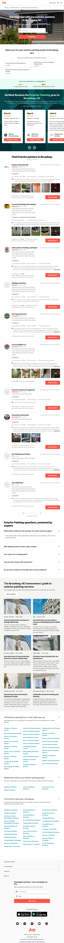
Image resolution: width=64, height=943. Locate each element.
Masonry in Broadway (48, 835)
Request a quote (12, 139)
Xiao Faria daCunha (39, 691)
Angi (34, 617)
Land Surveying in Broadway (50, 821)
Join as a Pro (52, 3)
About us (6, 876)
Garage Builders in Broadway (12, 840)
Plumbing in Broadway (11, 810)
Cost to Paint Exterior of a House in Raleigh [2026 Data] (16, 621)
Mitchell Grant (9, 653)
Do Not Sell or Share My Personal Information (32, 939)
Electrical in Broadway (11, 843)
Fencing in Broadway (10, 813)
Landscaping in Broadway (31, 823)
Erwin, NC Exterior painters (31, 740)
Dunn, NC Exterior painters (50, 763)
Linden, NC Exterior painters (31, 731)
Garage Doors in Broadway (12, 846)
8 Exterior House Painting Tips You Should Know (45, 657)
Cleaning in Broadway (10, 834)
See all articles (11, 594)
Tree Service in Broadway (49, 810)
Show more (57, 269)
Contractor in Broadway (49, 829)
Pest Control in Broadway (30, 841)
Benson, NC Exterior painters (50, 738)
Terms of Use (27, 934)
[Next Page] (45, 513)
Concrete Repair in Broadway (51, 832)
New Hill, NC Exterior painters (32, 728)
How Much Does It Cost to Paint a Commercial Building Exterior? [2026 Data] (46, 622)
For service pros (8, 866)
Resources (7, 871)
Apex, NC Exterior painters (31, 756)
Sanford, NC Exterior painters (13, 733)
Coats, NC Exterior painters (31, 743)
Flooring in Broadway (10, 831)
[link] (5, 135)
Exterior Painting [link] (14, 7)
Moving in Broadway (48, 818)
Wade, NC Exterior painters (50, 741)
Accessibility (32, 937)
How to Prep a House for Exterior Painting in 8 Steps (15, 695)
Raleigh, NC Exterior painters (51, 760)
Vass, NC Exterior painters (31, 737)
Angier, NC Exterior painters (31, 734)
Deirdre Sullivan (9, 691)
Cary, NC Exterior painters (50, 744)
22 (40, 513)
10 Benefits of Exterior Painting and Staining (45, 695)
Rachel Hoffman (9, 617)
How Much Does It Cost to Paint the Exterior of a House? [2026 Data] (16, 657)
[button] (16, 187)
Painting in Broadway (10, 787)
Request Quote (52, 197)
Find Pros (32, 37)
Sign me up (32, 901)
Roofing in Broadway (10, 837)
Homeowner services (9, 862)
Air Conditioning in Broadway (32, 820)
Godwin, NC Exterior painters (51, 747)
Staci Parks (36, 653)
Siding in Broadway (10, 790)
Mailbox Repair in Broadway (31, 844)
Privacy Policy (36, 934)
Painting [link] (6, 7)
